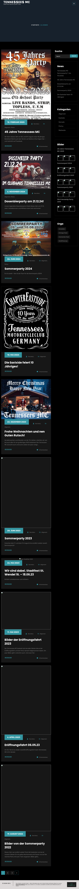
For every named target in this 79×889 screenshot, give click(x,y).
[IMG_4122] (72, 158)
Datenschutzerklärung (20, 884)
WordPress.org (63, 241)
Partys (13, 127)
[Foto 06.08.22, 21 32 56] (66, 194)
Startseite (35, 25)
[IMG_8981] (66, 170)
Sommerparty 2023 (18, 538)
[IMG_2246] (66, 182)
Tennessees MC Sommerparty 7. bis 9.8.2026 (64, 73)
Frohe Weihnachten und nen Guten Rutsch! (25, 433)
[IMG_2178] (72, 182)
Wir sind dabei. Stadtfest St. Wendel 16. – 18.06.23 (24, 573)
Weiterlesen (8, 146)
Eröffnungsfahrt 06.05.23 (22, 745)
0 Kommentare (43, 146)
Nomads (61, 122)
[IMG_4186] (66, 158)
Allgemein (7, 127)
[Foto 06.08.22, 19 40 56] (60, 194)
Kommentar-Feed (64, 237)
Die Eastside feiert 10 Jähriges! (19, 364)
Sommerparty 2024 (18, 269)
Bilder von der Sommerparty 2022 (25, 845)
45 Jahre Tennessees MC (22, 132)
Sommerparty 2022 (65, 187)
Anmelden (62, 229)
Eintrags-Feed (63, 233)
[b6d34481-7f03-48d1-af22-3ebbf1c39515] (60, 170)
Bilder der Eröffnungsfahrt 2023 (23, 642)
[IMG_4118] (60, 158)
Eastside (62, 118)
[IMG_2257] (60, 182)
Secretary (36, 124)
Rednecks (62, 130)
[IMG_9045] (72, 170)
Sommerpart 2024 (64, 163)
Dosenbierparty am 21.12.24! (24, 201)
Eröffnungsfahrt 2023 (65, 175)
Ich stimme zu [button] (71, 884)
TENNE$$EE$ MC (16, 2)
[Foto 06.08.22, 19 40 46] (72, 194)
